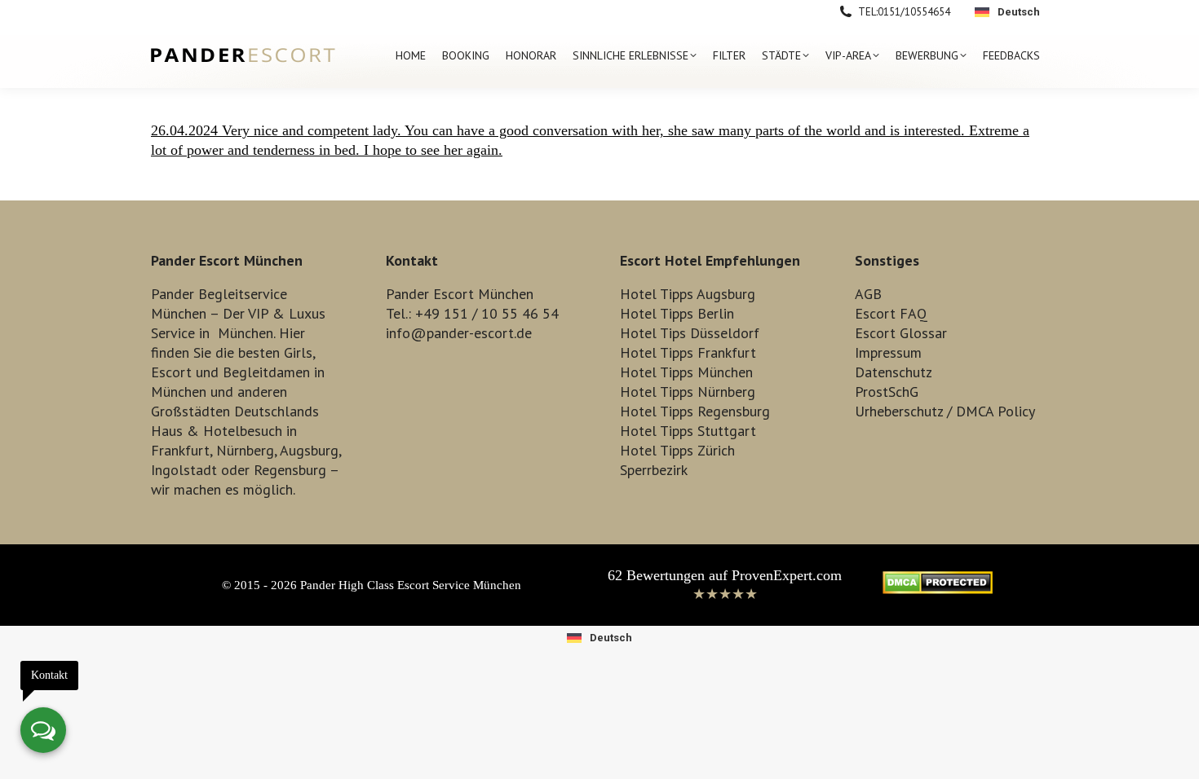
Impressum (888, 352)
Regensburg (290, 469)
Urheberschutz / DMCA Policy (945, 411)
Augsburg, (310, 450)
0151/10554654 (914, 12)
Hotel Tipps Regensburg (695, 411)
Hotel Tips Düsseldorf (689, 332)
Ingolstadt (184, 469)
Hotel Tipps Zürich (677, 450)
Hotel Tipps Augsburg (687, 293)
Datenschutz (893, 372)
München (245, 332)
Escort (171, 372)
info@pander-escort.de (459, 332)
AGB (868, 293)
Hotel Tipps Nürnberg (687, 391)
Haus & (175, 430)
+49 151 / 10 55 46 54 (487, 313)
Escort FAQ (891, 313)
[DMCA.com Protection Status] (938, 589)
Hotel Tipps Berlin (677, 313)
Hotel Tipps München (686, 372)
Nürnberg (245, 450)
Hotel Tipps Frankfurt (688, 352)
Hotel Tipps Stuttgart (688, 430)
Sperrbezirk (654, 469)
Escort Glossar (901, 332)
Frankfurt (180, 450)
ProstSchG (886, 391)
